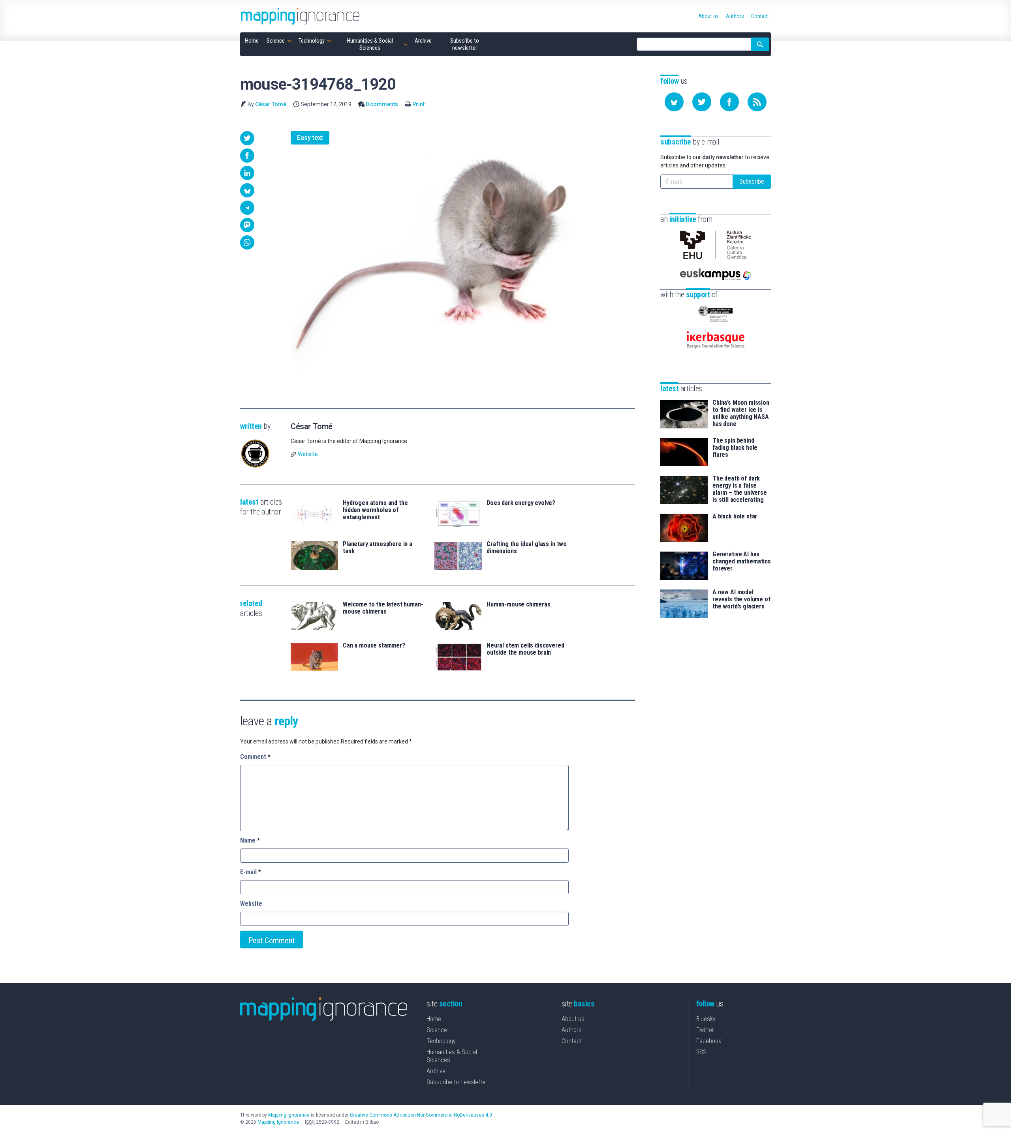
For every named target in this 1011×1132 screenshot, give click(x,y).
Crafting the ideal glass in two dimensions (527, 548)
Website (308, 454)
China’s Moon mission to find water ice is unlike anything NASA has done (740, 413)
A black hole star (734, 516)
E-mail (250, 872)
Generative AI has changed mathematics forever (741, 561)
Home (434, 1019)
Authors (572, 1030)
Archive (436, 1071)
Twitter (705, 1030)
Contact (572, 1041)
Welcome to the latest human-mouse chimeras (383, 608)
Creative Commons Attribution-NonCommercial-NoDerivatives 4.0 (421, 1115)
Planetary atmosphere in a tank (377, 548)
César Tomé (270, 104)
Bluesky (706, 1019)
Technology (441, 1041)
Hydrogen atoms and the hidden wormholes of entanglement (375, 510)
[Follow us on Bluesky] (674, 101)
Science (437, 1030)
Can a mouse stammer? (374, 645)
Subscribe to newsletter (457, 1082)
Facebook (708, 1041)
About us (573, 1019)
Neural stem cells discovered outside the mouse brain (525, 649)
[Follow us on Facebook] (729, 101)
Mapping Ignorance (289, 1115)
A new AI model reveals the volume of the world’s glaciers (741, 599)
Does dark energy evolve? (521, 503)
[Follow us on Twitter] (701, 101)
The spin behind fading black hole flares (734, 447)
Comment (255, 756)
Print (418, 104)
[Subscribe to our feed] (757, 101)
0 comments (382, 104)
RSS (701, 1052)
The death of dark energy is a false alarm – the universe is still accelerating (739, 489)
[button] (247, 138)
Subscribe (751, 181)
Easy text (310, 137)
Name (250, 840)
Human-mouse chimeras (519, 604)
